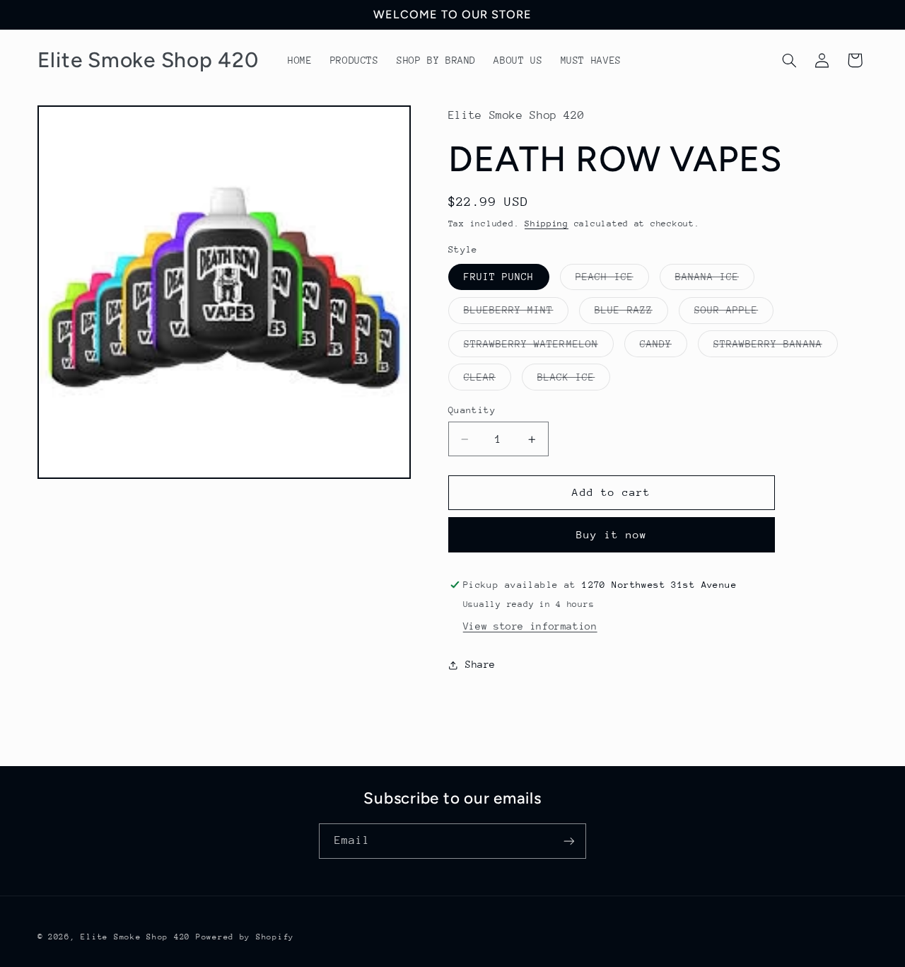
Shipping (546, 223)
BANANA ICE (715, 280)
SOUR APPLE (734, 313)
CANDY (663, 347)
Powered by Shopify (245, 937)
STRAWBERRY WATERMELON (539, 347)
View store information (530, 626)
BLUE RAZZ (631, 313)
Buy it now (612, 534)
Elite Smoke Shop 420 (135, 937)
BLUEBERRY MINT (516, 313)
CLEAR (487, 380)
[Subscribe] (569, 840)
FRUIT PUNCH (499, 276)
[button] (789, 60)
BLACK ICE (573, 380)
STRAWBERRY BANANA (775, 347)
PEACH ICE (612, 280)
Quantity (472, 410)
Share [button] (480, 664)
